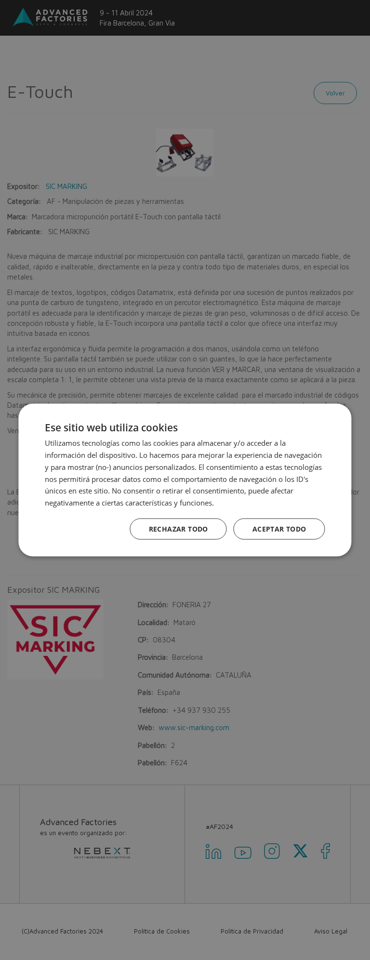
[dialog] (185, 480)
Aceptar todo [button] (279, 528)
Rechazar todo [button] (178, 528)
